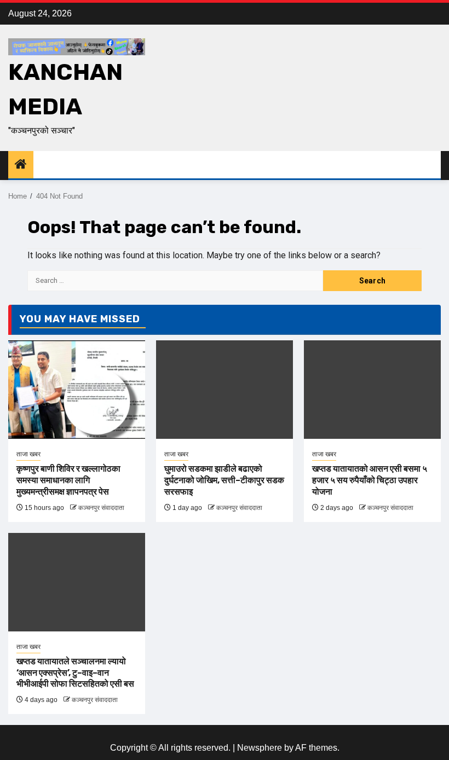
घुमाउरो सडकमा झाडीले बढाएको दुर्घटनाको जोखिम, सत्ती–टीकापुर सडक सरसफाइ (224, 480)
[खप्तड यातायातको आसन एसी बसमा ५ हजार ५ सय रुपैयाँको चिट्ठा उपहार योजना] (372, 389)
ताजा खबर (28, 454)
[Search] (433, 165)
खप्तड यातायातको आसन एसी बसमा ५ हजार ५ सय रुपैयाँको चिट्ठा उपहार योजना (369, 480)
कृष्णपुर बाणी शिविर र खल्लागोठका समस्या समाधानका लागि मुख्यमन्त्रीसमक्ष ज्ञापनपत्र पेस (68, 480)
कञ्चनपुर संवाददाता (101, 508)
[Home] (21, 165)
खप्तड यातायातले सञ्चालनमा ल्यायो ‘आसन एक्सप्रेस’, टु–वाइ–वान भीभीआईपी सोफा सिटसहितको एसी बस (75, 672)
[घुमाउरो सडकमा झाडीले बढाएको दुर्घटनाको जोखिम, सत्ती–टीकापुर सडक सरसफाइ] (224, 389)
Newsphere (259, 747)
